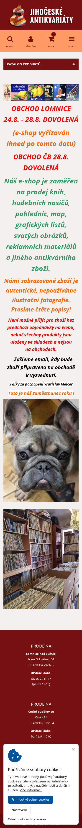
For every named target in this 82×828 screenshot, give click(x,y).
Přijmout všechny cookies (30, 799)
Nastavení (19, 810)
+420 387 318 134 (42, 723)
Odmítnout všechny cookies (27, 819)
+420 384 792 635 (42, 665)
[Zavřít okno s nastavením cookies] (73, 749)
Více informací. (31, 790)
